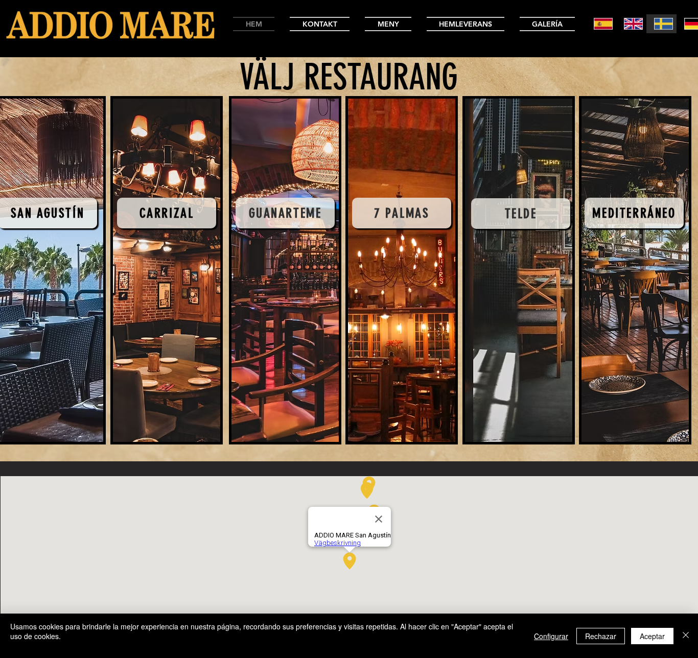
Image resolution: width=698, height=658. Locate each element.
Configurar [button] (551, 636)
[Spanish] (601, 23)
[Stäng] (686, 636)
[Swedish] (661, 23)
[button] (319, 24)
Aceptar (652, 636)
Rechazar (600, 636)
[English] (631, 23)
